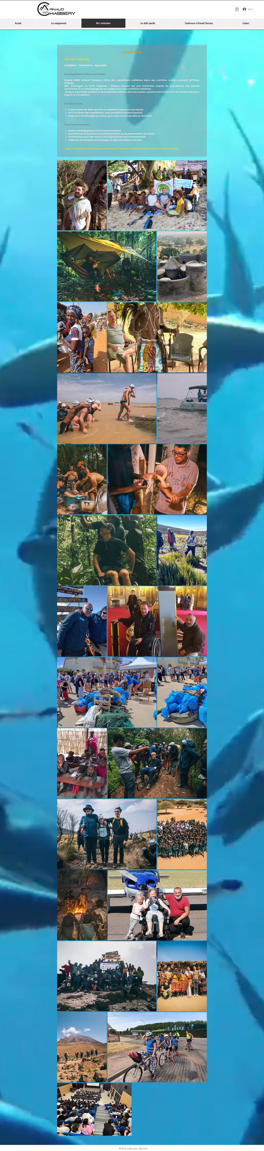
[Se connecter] (244, 9)
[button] (237, 9)
